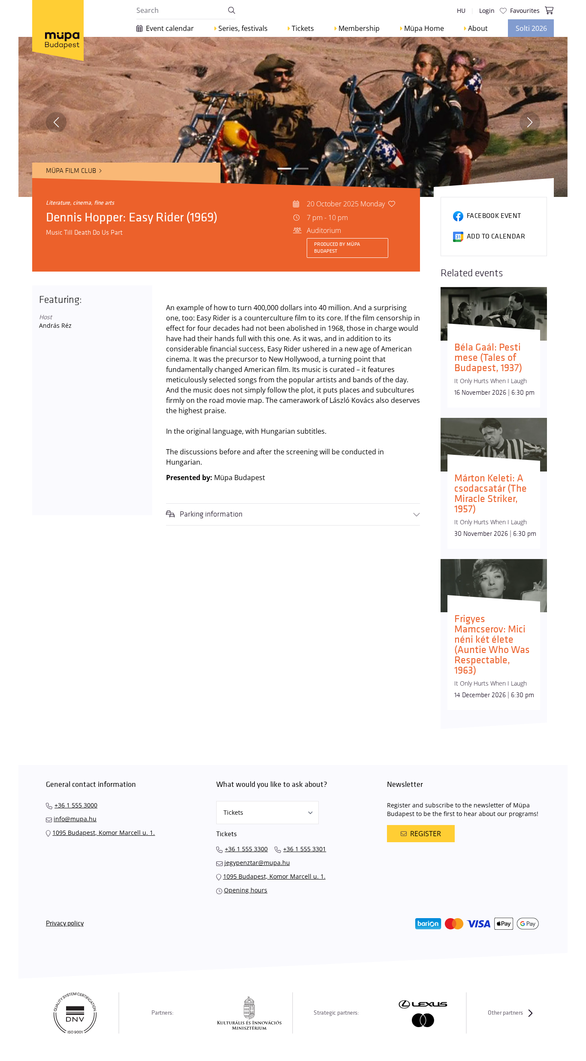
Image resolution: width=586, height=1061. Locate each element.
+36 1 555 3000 (75, 805)
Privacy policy (65, 923)
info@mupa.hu (75, 819)
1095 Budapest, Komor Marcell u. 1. (103, 832)
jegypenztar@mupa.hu (257, 862)
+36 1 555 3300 (246, 849)
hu (461, 10)
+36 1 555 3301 (304, 849)
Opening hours (245, 890)
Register (425, 833)
